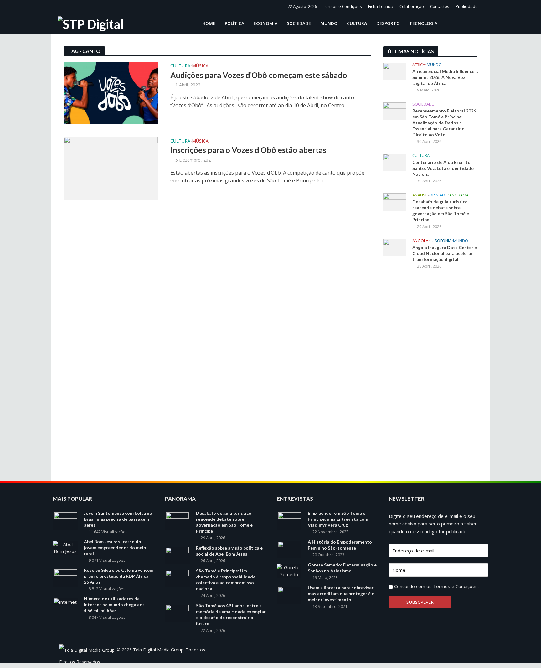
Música (200, 66)
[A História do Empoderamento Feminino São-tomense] (289, 549)
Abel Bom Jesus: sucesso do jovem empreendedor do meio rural (115, 547)
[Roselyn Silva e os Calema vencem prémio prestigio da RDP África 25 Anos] (65, 577)
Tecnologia (423, 23)
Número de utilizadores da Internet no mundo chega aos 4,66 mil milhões (114, 604)
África (418, 64)
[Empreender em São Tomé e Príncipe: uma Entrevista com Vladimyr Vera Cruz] (289, 520)
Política (234, 23)
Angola (420, 240)
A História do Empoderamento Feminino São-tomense (340, 545)
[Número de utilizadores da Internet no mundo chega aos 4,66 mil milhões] (65, 601)
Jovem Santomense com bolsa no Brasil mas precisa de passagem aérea (118, 519)
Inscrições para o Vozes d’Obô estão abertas (248, 149)
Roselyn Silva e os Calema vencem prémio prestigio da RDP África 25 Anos (118, 576)
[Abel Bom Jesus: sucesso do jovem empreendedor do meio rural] (65, 547)
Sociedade (299, 23)
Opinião (437, 195)
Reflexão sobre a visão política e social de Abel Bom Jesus (229, 550)
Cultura (357, 23)
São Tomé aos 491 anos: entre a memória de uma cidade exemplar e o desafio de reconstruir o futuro (231, 614)
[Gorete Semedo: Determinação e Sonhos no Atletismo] (289, 570)
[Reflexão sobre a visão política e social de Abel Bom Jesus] (177, 555)
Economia (265, 23)
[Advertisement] (430, 377)
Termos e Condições (342, 6)
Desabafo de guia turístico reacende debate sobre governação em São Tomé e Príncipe (440, 210)
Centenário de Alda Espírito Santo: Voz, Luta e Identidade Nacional (443, 168)
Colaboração (411, 6)
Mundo (328, 23)
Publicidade (467, 6)
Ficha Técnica (380, 6)
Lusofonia (440, 240)
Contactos (439, 6)
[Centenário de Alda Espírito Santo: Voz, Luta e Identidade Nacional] (394, 162)
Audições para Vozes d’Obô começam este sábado (258, 75)
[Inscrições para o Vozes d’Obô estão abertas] (111, 167)
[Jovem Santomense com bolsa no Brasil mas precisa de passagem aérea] (65, 520)
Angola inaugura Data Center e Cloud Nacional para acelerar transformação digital (444, 253)
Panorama (458, 195)
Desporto (388, 23)
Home (208, 23)
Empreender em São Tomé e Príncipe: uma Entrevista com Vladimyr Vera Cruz (338, 519)
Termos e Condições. (456, 586)
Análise (420, 195)
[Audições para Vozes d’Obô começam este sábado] (111, 92)
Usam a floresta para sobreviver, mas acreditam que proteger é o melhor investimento (341, 593)
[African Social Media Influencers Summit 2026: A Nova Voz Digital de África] (394, 71)
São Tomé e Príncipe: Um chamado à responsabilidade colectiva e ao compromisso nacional (225, 579)
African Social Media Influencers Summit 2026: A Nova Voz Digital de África (445, 77)
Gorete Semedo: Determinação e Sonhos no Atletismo (342, 567)
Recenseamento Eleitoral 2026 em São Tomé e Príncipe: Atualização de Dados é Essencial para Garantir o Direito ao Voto (444, 122)
